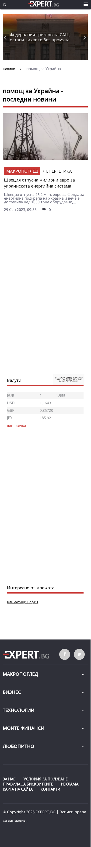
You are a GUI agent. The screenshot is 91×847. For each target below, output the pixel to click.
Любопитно (18, 746)
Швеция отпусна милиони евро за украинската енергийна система (39, 183)
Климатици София (22, 602)
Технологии (18, 710)
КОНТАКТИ (50, 789)
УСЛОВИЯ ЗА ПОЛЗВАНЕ (46, 779)
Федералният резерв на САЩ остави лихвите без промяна (40, 37)
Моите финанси (23, 728)
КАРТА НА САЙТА (18, 789)
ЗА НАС (9, 779)
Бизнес (12, 692)
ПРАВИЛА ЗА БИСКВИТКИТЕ (28, 784)
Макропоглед (22, 171)
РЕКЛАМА (69, 784)
